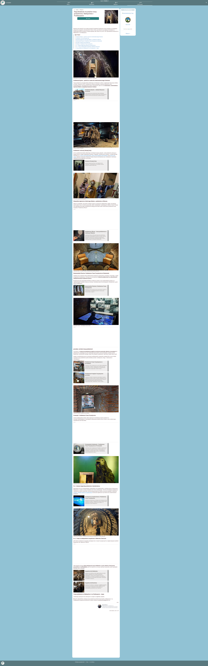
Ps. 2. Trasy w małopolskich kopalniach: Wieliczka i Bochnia (88, 46)
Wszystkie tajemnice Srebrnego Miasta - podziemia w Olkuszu (88, 39)
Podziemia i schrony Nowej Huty (82, 38)
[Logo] (2, 2)
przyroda (91, 3)
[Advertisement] (96, 110)
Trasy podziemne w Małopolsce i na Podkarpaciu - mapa (87, 48)
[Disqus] (96, 641)
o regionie (140, 3)
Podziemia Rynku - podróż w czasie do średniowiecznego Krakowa (89, 36)
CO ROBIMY (8, 2)
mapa (88, 18)
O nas (87, 662)
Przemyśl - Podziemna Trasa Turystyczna (84, 43)
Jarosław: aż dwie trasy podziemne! (83, 42)
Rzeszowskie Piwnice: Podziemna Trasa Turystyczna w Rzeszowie (89, 41)
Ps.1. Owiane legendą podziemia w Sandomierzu (86, 45)
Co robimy (92, 662)
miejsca (115, 3)
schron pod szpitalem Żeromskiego (100, 155)
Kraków (77, 9)
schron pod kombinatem (85, 155)
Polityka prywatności (80, 662)
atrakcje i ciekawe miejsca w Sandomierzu (82, 492)
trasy (68, 3)
